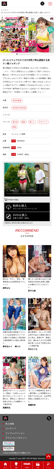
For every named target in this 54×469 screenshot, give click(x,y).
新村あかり (7, 346)
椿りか (18, 346)
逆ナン (32, 122)
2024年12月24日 (19, 108)
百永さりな (33, 349)
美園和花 (6, 408)
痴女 (23, 122)
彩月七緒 (32, 291)
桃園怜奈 (32, 405)
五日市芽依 (17, 101)
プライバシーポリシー (16, 438)
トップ (3, 10)
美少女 (15, 122)
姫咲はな (6, 288)
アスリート (43, 122)
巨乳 (14, 127)
